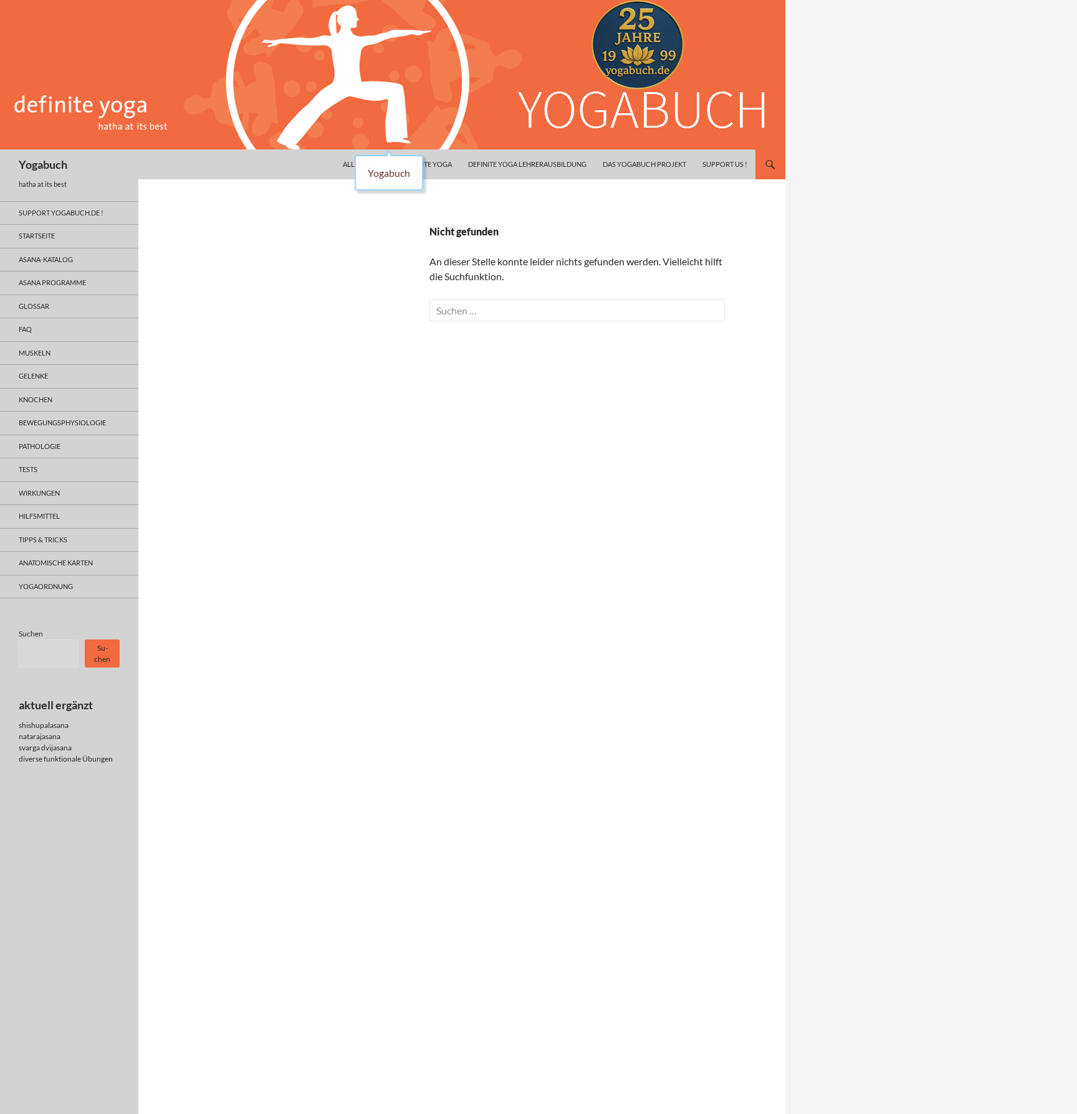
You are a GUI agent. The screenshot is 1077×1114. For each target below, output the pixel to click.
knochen (35, 399)
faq (25, 329)
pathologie (39, 446)
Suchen (31, 633)
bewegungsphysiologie (62, 422)
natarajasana (39, 736)
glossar (34, 306)
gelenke (33, 376)
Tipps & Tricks (43, 540)
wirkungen (39, 493)
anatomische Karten (56, 563)
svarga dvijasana (45, 747)
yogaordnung (46, 586)
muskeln (34, 353)
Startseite (37, 236)
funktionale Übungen (78, 758)
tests (28, 469)
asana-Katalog (46, 259)
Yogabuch (43, 164)
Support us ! (724, 164)
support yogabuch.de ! (61, 213)
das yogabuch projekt (644, 164)
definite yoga (427, 164)
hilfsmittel (39, 516)
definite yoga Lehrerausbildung (527, 164)
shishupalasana (44, 725)
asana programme (52, 282)
